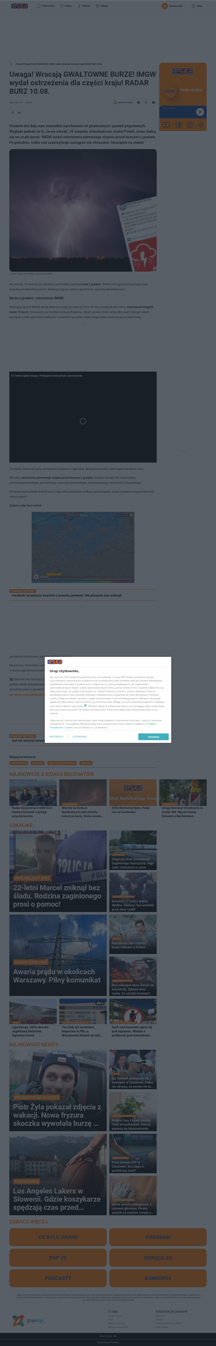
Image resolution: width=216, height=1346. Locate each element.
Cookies (68, 727)
